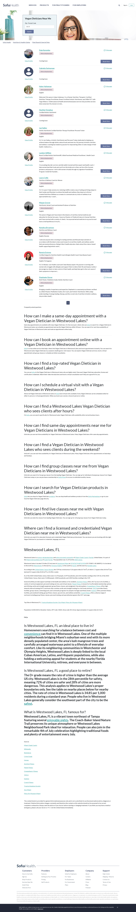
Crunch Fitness (85, 593)
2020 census (78, 560)
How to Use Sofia (27, 874)
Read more (40, 909)
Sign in (125, 5)
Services (32, 5)
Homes (26, 760)
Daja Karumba (44, 50)
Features (44, 874)
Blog (87, 885)
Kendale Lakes (91, 565)
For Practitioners (60, 5)
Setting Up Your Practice (48, 877)
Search (29, 31)
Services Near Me (27, 882)
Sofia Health (7, 42)
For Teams (68, 877)
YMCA (95, 588)
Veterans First (26, 887)
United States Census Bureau (44, 569)
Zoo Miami (61, 602)
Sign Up (24, 877)
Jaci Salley (43, 128)
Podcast (88, 887)
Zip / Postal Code (30, 23)
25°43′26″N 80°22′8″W (78, 563)
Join (131, 5)
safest (28, 703)
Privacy (105, 885)
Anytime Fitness (82, 582)
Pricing (43, 879)
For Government (70, 882)
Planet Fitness (76, 584)
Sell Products (45, 882)
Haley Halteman (45, 86)
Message (109, 50)
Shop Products (26, 879)
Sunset (74, 565)
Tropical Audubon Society (49, 602)
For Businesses (69, 879)
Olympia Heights (56, 565)
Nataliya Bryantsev (46, 228)
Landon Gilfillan (45, 153)
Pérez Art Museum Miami (74, 602)
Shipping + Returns (108, 877)
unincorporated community (64, 557)
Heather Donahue (46, 110)
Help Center (106, 874)
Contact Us (106, 879)
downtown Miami (63, 563)
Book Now (106, 61)
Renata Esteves (45, 252)
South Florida (48, 560)
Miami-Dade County (81, 557)
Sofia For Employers (71, 874)
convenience (32, 634)
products (52, 496)
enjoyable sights (57, 720)
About (87, 874)
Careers (88, 877)
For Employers (79, 5)
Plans (66, 885)
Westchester (38, 565)
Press (87, 882)
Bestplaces (27, 753)
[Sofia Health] (10, 5)
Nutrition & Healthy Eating (21, 42)
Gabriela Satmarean (46, 68)
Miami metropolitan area (34, 560)
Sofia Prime (62, 477)
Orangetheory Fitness (94, 586)
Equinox (93, 590)
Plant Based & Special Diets (41, 42)
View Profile (29, 61)
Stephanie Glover (45, 277)
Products (44, 5)
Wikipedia (27, 749)
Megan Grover (44, 203)
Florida (91, 557)
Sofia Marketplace (94, 496)
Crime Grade (28, 756)
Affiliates (88, 879)
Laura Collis (43, 178)
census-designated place (45, 557)
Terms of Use (107, 882)
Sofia (88, 325)
